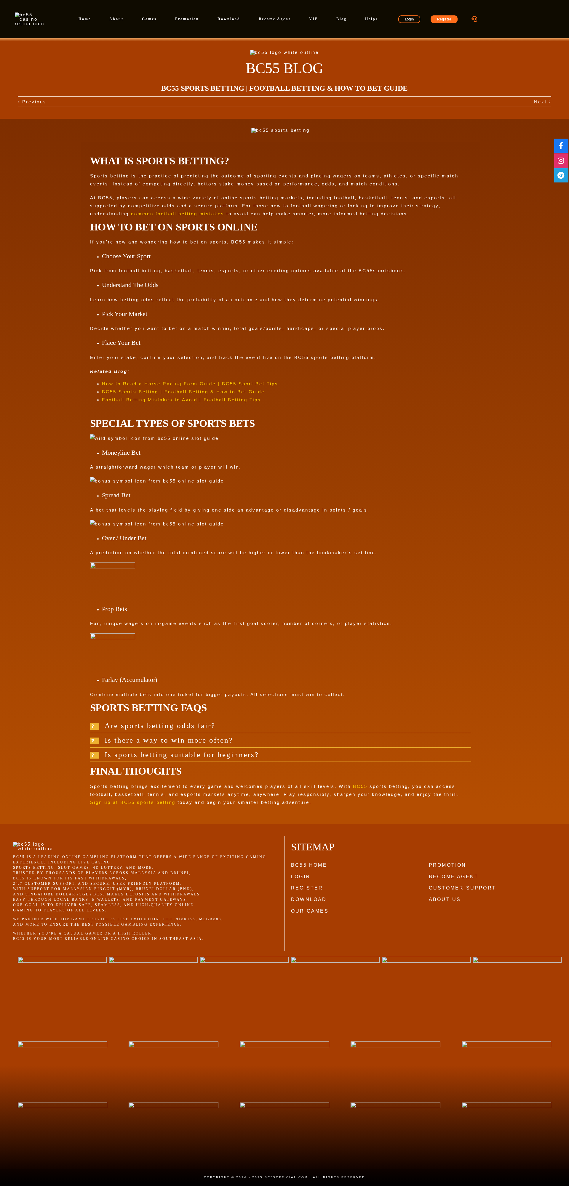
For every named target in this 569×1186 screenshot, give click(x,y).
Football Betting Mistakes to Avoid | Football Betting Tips (181, 399)
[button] (280, 726)
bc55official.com (286, 1177)
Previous (34, 101)
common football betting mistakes (177, 213)
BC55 (360, 786)
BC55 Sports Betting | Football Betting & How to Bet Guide (183, 391)
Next (540, 101)
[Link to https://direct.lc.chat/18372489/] (474, 19)
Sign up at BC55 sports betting (132, 802)
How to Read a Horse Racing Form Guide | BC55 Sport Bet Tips (190, 383)
